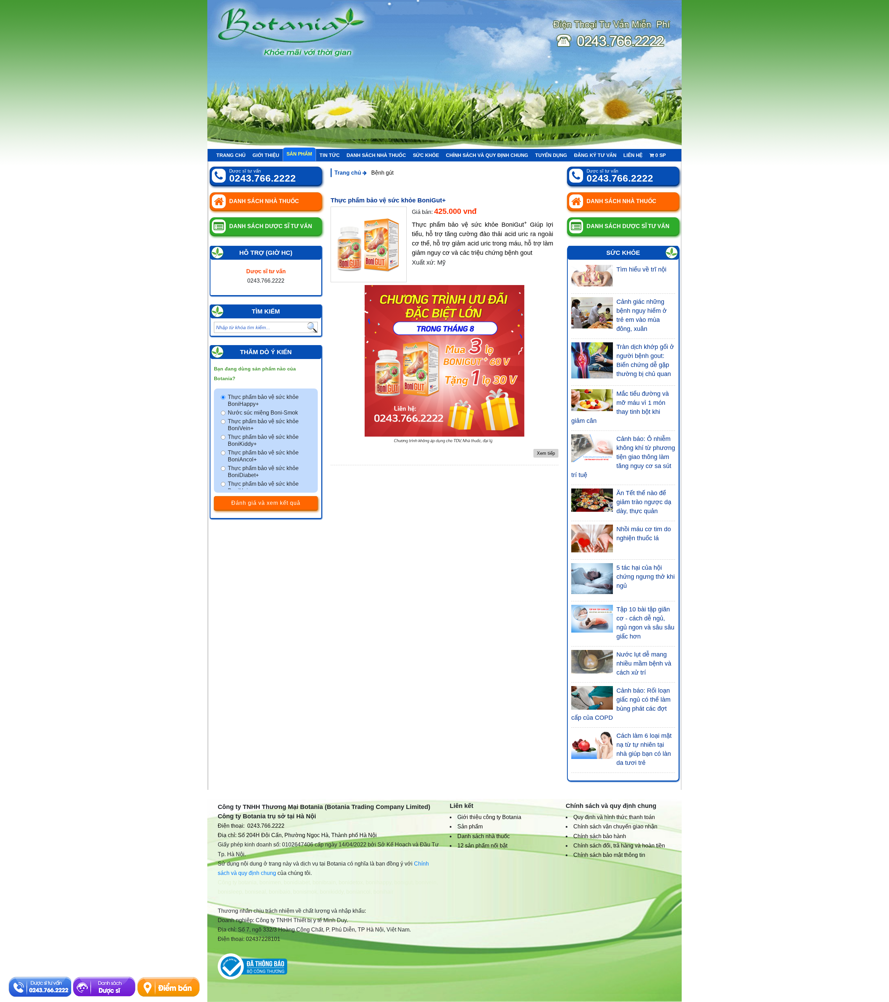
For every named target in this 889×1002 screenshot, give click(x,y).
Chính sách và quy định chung (487, 155)
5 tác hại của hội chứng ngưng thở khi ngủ (645, 576)
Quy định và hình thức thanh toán (614, 817)
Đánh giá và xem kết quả (265, 503)
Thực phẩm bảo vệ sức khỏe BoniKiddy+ (263, 440)
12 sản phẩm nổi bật (482, 846)
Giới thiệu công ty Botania (489, 817)
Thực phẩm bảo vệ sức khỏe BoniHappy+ (263, 400)
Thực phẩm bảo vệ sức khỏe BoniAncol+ (263, 456)
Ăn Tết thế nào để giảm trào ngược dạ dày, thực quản (643, 502)
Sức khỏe (426, 155)
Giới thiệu (265, 155)
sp (660, 155)
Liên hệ (632, 155)
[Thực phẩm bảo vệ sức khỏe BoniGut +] (369, 245)
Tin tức (329, 155)
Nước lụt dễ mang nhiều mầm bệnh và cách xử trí (643, 663)
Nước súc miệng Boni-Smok (263, 413)
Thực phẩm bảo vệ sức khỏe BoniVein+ (263, 424)
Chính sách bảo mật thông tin (609, 855)
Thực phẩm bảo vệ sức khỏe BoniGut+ (388, 200)
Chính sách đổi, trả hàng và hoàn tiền (619, 846)
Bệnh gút (382, 173)
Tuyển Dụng (551, 155)
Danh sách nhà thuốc (376, 155)
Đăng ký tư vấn (595, 155)
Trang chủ (231, 155)
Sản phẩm (299, 154)
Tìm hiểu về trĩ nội (641, 269)
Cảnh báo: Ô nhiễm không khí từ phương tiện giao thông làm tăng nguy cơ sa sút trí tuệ (623, 456)
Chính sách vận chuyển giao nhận (615, 826)
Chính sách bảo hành (599, 836)
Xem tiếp (546, 453)
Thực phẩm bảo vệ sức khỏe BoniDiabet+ (263, 471)
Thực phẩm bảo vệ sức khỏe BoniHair (263, 487)
